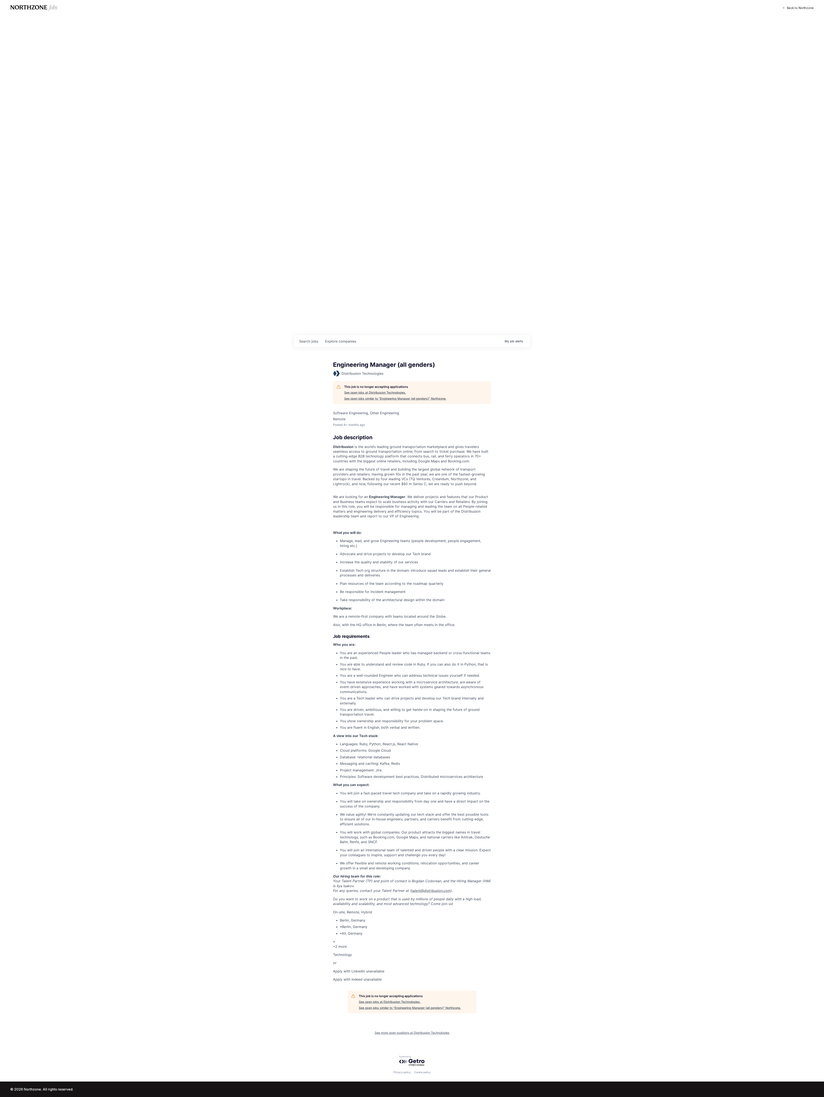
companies (340, 341)
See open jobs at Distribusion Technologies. (375, 392)
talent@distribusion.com (431, 890)
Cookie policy (422, 1072)
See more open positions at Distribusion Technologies (412, 1033)
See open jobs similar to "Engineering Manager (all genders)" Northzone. (395, 398)
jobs (308, 341)
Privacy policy (402, 1072)
